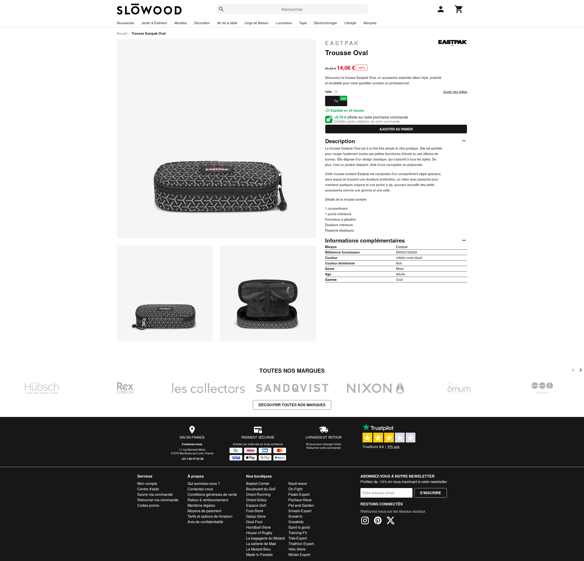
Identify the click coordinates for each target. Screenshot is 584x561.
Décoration (202, 23)
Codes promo (148, 505)
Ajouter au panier (396, 129)
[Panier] (459, 9)
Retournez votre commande (323, 448)
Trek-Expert (297, 538)
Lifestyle (350, 23)
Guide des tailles (455, 91)
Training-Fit (297, 532)
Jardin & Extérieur (154, 23)
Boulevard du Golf (260, 488)
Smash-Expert (299, 510)
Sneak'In (295, 516)
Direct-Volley (256, 499)
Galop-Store (256, 516)
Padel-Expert (299, 494)
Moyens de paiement (204, 510)
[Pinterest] (377, 521)
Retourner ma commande (157, 499)
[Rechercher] (221, 9)
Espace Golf (256, 505)
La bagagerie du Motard (265, 538)
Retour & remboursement (208, 499)
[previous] (573, 371)
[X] (390, 521)
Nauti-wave (297, 483)
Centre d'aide (148, 488)
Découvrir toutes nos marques (292, 404)
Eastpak (342, 43)
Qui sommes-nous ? (204, 483)
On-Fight (295, 488)
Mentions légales (201, 505)
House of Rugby (259, 532)
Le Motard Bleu (258, 549)
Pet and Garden (301, 505)
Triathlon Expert (301, 543)
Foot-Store (254, 510)
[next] (580, 371)
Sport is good (299, 527)
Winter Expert (299, 554)
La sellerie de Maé (261, 543)
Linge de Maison (257, 23)
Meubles (181, 23)
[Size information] (336, 91)
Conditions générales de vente (212, 494)
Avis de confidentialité (205, 521)
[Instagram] (365, 521)
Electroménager (325, 23)
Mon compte (147, 483)
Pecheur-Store (300, 499)
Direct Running (258, 494)
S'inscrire (430, 492)
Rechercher (292, 9)
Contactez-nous (192, 444)
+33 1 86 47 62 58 (192, 459)
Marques (370, 23)
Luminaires (284, 23)
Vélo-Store (296, 549)
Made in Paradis (259, 554)
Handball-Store (258, 527)
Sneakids (296, 521)
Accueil (122, 33)
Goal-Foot (254, 521)
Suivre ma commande (155, 494)
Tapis (303, 23)
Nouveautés (125, 23)
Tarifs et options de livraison (210, 516)
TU (340, 99)
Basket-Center (257, 483)
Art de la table (227, 23)
